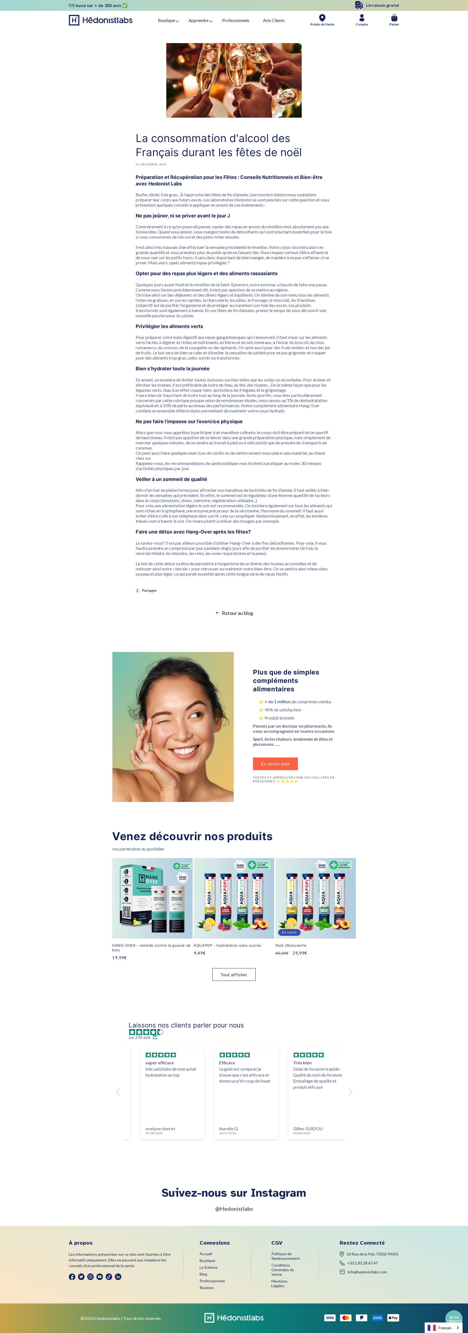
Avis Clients (274, 20)
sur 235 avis (140, 1037)
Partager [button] (149, 590)
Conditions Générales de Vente (282, 1270)
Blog (203, 1274)
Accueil (206, 1253)
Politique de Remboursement (285, 1256)
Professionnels (235, 20)
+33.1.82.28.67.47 (362, 1263)
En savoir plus (275, 763)
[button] (119, 1092)
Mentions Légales (279, 1283)
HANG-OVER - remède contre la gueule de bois (151, 947)
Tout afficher (234, 974)
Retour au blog (237, 613)
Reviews (207, 1287)
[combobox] (444, 1327)
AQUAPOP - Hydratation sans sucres (227, 945)
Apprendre (198, 20)
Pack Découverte (291, 945)
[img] (237, 1032)
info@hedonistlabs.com (367, 1272)
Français (444, 1328)
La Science (208, 1267)
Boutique (166, 20)
